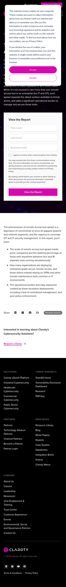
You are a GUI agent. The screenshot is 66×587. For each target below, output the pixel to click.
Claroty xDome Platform (16, 377)
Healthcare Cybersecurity (11, 389)
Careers (8, 486)
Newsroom (9, 496)
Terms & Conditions (13, 573)
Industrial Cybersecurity (16, 382)
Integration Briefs (44, 455)
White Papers (42, 435)
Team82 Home (43, 377)
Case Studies (42, 445)
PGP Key (40, 396)
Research (40, 391)
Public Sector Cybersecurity (11, 406)
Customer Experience (15, 514)
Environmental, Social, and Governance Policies (17, 526)
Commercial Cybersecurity (11, 398)
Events (7, 519)
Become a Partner (13, 443)
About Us (9, 481)
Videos (39, 459)
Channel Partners (13, 439)
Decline (33, 78)
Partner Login (11, 448)
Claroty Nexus (42, 464)
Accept (33, 69)
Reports (39, 440)
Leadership (10, 491)
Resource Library (44, 425)
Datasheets (41, 450)
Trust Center (10, 509)
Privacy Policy (35, 41)
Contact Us (10, 533)
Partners (8, 425)
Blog (37, 430)
